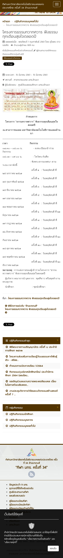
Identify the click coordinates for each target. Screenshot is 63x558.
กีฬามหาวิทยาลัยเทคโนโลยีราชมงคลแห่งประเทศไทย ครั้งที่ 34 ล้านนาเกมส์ (23, 6)
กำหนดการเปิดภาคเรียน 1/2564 (25, 366)
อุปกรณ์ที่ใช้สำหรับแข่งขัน (21, 488)
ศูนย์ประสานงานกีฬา (19, 492)
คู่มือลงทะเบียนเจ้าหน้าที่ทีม (21, 508)
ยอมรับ (53, 548)
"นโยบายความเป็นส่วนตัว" (39, 539)
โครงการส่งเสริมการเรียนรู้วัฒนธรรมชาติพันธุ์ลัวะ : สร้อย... (31, 358)
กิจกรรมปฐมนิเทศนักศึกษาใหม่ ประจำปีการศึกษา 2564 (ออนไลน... (29, 373)
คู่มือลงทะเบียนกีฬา (18, 501)
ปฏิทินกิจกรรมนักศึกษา (20, 414)
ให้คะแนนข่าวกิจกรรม (12, 58)
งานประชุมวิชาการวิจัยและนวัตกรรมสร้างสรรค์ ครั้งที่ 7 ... (31, 392)
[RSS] (31, 474)
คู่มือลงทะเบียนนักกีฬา (19, 504)
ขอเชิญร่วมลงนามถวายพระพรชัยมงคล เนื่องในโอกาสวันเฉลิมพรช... (30, 383)
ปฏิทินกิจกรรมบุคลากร (20, 420)
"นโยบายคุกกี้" (10, 542)
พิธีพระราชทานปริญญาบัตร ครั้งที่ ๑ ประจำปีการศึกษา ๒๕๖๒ (31, 348)
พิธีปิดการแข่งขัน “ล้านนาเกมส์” (22, 306)
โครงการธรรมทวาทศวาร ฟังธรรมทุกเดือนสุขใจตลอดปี (33, 298)
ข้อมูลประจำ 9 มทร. (18, 484)
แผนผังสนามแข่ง (17, 495)
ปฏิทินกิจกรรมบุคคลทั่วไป (21, 426)
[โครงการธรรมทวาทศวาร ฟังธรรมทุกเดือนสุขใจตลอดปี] (31, 100)
